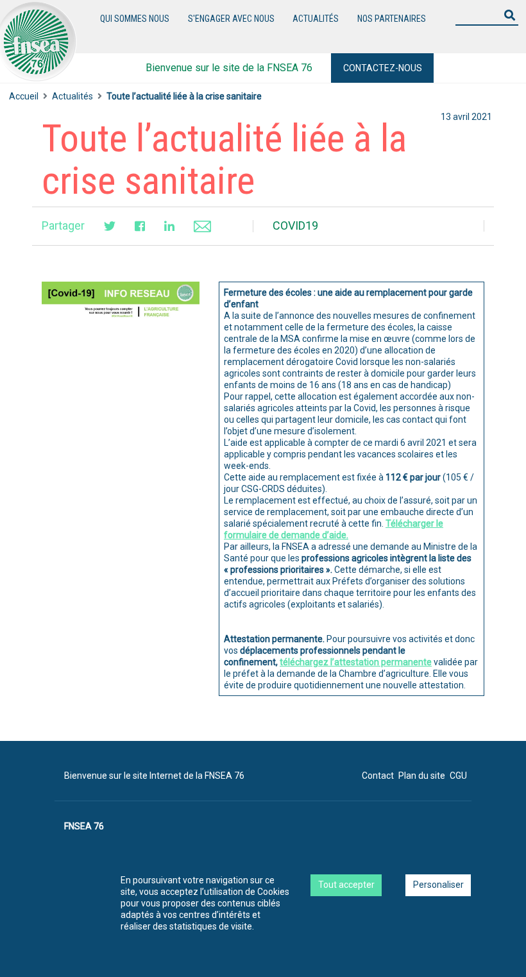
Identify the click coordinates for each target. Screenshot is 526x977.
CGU (458, 775)
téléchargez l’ (356, 662)
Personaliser (438, 884)
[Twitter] (109, 226)
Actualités (316, 18)
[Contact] (202, 225)
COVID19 (295, 225)
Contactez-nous (382, 68)
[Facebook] (140, 226)
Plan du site (421, 775)
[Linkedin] (169, 226)
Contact (378, 775)
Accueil (23, 96)
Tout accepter (346, 884)
